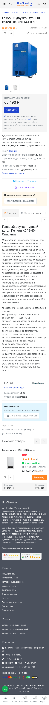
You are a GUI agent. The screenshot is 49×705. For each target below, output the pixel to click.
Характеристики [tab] (32, 213)
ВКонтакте (18, 429)
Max (20, 663)
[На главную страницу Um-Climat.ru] (24, 4)
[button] (14, 700)
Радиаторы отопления (12, 602)
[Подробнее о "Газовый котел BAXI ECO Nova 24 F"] (11, 463)
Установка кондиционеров (14, 625)
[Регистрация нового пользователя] (38, 4)
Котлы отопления (10, 578)
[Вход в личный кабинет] (44, 4)
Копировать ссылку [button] (13, 434)
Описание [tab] (12, 213)
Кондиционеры (9, 574)
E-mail (7, 429)
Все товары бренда (14, 387)
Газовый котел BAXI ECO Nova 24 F (19, 450)
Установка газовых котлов (14, 633)
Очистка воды (8, 610)
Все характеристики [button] (12, 173)
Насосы (5, 598)
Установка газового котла (23, 415)
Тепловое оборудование (13, 582)
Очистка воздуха (9, 594)
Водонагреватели (10, 586)
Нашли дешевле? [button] (38, 33)
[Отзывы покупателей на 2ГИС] (31, 556)
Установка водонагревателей (15, 629)
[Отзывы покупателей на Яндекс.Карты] (11, 556)
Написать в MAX (26, 187)
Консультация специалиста (20, 201)
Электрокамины (9, 590)
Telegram (30, 429)
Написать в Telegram (25, 181)
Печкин (13, 151)
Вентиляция (7, 606)
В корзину (39, 477)
